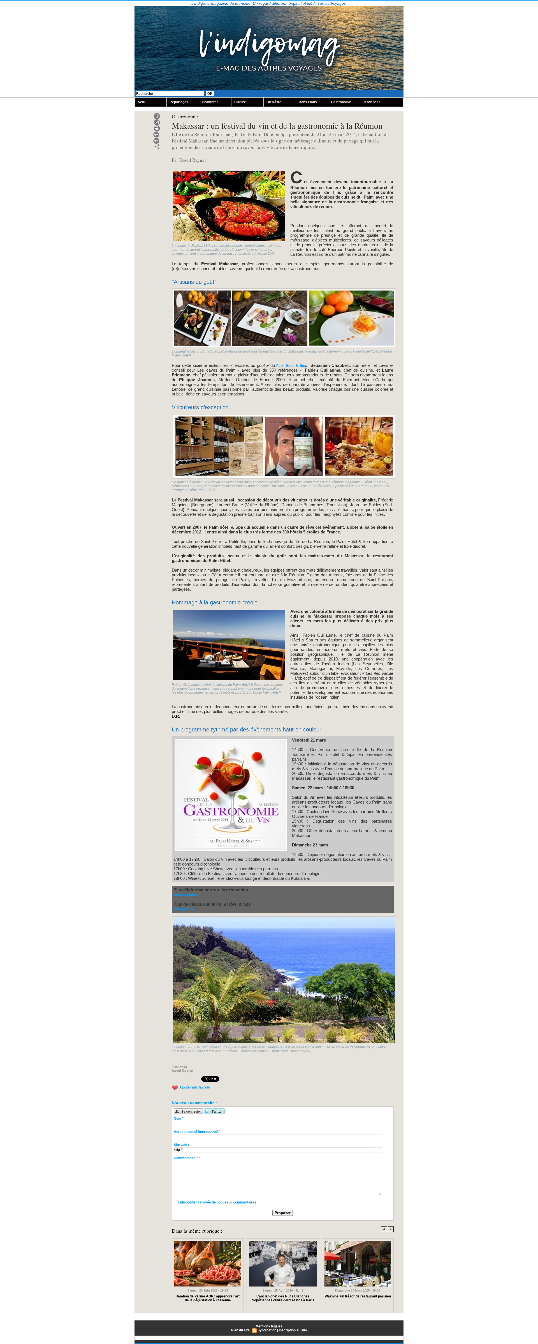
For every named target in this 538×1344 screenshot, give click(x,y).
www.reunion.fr (185, 895)
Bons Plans (308, 102)
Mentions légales (269, 1326)
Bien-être (273, 102)
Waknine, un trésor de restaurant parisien (358, 1296)
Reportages (179, 102)
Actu (141, 102)
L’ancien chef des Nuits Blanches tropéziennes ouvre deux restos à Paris (283, 1298)
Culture (240, 102)
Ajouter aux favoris (194, 1087)
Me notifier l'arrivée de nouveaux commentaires (218, 1202)
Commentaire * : (187, 1158)
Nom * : (179, 1118)
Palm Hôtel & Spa (290, 366)
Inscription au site (293, 1330)
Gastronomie (341, 102)
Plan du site (240, 1330)
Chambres (210, 102)
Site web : (181, 1145)
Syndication (267, 1330)
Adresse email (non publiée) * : (198, 1132)
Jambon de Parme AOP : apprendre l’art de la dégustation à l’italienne (208, 1298)
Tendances (372, 102)
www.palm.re (183, 909)
